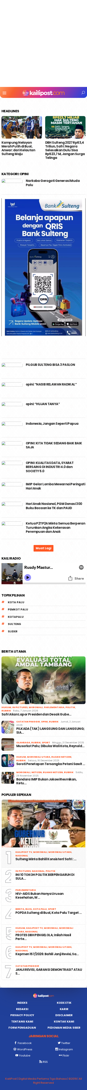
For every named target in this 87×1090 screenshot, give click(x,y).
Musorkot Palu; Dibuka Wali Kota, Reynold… (50, 746)
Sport (46, 742)
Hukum (6, 707)
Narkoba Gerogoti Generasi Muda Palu (53, 183)
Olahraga (23, 742)
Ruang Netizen (61, 757)
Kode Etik (64, 1003)
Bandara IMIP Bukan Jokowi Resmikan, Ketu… (46, 781)
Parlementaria (54, 707)
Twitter (65, 1043)
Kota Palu (16, 602)
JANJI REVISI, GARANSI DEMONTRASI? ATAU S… (48, 971)
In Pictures (20, 707)
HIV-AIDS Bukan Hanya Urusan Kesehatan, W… (39, 895)
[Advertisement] (43, 43)
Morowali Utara (38, 757)
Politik (70, 707)
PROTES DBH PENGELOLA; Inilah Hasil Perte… (43, 937)
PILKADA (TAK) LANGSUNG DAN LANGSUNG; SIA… (50, 730)
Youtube (24, 1055)
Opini (44, 721)
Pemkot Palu (18, 609)
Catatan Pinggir (28, 721)
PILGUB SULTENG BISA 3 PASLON (50, 364)
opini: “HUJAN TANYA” (43, 404)
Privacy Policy (22, 1015)
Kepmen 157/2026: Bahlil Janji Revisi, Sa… (47, 954)
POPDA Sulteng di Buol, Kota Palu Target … (48, 913)
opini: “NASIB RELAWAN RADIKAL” (51, 384)
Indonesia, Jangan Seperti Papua (52, 423)
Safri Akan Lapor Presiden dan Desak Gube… (36, 714)
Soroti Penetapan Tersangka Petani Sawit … (50, 764)
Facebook (25, 1043)
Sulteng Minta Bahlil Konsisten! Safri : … (45, 859)
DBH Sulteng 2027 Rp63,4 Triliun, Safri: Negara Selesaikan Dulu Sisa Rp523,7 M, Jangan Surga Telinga (65, 150)
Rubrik (6, 710)
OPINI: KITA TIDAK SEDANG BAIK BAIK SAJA (54, 445)
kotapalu (16, 617)
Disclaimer (64, 1015)
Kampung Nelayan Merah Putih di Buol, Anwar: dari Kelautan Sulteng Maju (18, 148)
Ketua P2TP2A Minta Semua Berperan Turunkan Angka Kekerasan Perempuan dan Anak (55, 527)
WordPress (24, 1049)
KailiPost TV (23, 852)
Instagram (66, 1049)
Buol (28, 909)
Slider (13, 631)
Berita (19, 909)
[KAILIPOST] (43, 93)
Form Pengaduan (22, 1028)
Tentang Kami (22, 1022)
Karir (64, 1009)
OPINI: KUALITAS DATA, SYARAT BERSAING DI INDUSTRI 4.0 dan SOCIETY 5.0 (49, 467)
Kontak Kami (64, 1022)
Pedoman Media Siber (64, 1028)
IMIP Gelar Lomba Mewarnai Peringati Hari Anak (55, 486)
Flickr (66, 1055)
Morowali (36, 707)
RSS (45, 1062)
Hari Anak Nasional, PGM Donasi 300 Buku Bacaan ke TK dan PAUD (54, 506)
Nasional (21, 855)
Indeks (22, 1003)
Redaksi (22, 1009)
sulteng (14, 624)
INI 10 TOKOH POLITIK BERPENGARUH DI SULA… (44, 876)
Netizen (36, 772)
